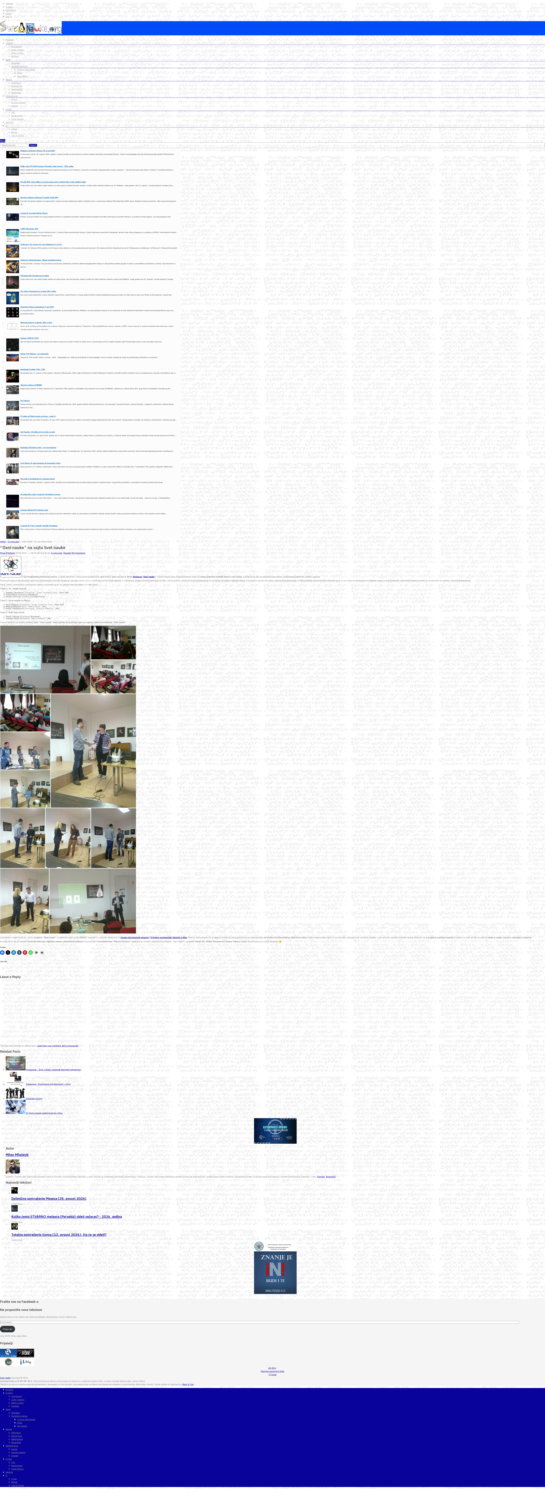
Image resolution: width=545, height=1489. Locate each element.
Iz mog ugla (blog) (26, 69)
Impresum (11, 10)
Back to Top (188, 1384)
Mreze (14, 132)
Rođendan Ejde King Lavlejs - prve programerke (38, 447)
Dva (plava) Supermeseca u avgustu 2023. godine (38, 291)
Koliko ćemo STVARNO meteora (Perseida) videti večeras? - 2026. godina (47, 166)
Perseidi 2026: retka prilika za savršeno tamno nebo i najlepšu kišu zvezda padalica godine (53, 182)
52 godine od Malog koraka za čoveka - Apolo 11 (38, 416)
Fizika (9, 109)
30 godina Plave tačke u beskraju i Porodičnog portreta (40, 494)
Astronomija (12, 96)
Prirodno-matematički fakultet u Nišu (169, 937)
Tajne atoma (17, 119)
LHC (13, 112)
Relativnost (16, 116)
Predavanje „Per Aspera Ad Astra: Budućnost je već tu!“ (41, 244)
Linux (14, 129)
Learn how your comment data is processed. (57, 1045)
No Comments (78, 553)
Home (3, 541)
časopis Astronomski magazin (134, 937)
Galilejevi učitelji (34, 1098)
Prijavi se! (7, 1329)
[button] (45, 659)
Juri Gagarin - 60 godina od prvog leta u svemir (37, 432)
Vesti (8, 59)
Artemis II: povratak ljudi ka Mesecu (34, 213)
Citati (19, 73)
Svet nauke (5, 1377)
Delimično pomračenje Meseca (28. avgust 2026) (37, 150)
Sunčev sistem (18, 102)
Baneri (9, 13)
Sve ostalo (22, 76)
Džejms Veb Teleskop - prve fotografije (34, 354)
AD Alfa (272, 1368)
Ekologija (16, 83)
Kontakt (9, 3)
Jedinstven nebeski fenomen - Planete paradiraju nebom (40, 260)
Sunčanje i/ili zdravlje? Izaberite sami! (34, 510)
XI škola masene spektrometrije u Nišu (44, 1113)
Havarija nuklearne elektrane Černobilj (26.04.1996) (39, 197)
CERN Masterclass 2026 (29, 229)
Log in (9, 16)
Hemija (9, 122)
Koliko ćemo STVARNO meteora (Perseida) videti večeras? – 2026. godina (66, 1216)
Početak (9, 40)
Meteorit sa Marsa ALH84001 (31, 385)
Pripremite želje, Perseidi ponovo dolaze (34, 275)
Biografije (16, 92)
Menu (2, 140)
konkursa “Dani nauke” (144, 576)
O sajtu (9, 7)
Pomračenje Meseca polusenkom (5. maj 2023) (37, 307)
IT (6, 125)
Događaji (15, 63)
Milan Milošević (7, 553)
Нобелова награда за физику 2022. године (36, 322)
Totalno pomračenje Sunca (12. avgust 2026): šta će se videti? (58, 1234)
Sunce (14, 99)
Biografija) (330, 1176)
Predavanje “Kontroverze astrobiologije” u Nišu (48, 1084)
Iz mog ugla (13, 541)
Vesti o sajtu (17, 53)
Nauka (9, 79)
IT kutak (272, 1374)
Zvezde (14, 106)
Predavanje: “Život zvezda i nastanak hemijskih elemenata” (53, 1069)
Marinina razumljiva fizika (272, 1371)
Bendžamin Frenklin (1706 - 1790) (32, 369)
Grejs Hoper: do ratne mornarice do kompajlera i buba (40, 463)
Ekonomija (16, 86)
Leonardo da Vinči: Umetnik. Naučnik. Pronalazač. (39, 525)
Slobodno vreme (19, 66)
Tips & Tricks (17, 135)
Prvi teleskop (25, 400)
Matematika (17, 89)
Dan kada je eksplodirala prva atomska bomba (37, 479)
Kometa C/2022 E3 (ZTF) (29, 338)
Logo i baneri (17, 50)
